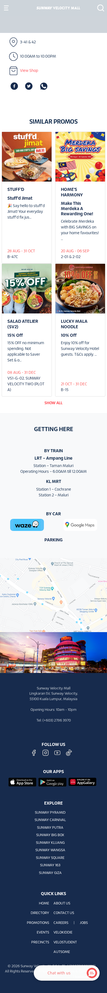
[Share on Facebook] (14, 86)
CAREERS (61, 923)
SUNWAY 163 (50, 865)
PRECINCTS (40, 942)
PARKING (53, 540)
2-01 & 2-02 (70, 257)
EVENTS (43, 932)
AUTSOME (62, 952)
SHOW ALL (53, 403)
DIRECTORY (40, 913)
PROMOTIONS (38, 923)
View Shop (29, 71)
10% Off (69, 335)
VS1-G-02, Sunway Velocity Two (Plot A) (25, 384)
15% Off (15, 335)
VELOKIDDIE (63, 932)
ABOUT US (62, 903)
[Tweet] (29, 86)
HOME (44, 903)
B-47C (12, 257)
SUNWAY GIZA (50, 873)
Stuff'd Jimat (19, 198)
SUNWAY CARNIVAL (50, 820)
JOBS (84, 923)
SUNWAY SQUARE (50, 858)
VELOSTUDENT (65, 942)
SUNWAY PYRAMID (50, 812)
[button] (99, 8)
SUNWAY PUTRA (50, 828)
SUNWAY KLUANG (50, 843)
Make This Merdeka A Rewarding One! (77, 209)
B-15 (65, 390)
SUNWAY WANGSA (50, 850)
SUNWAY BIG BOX (50, 835)
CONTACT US (64, 913)
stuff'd (15, 190)
